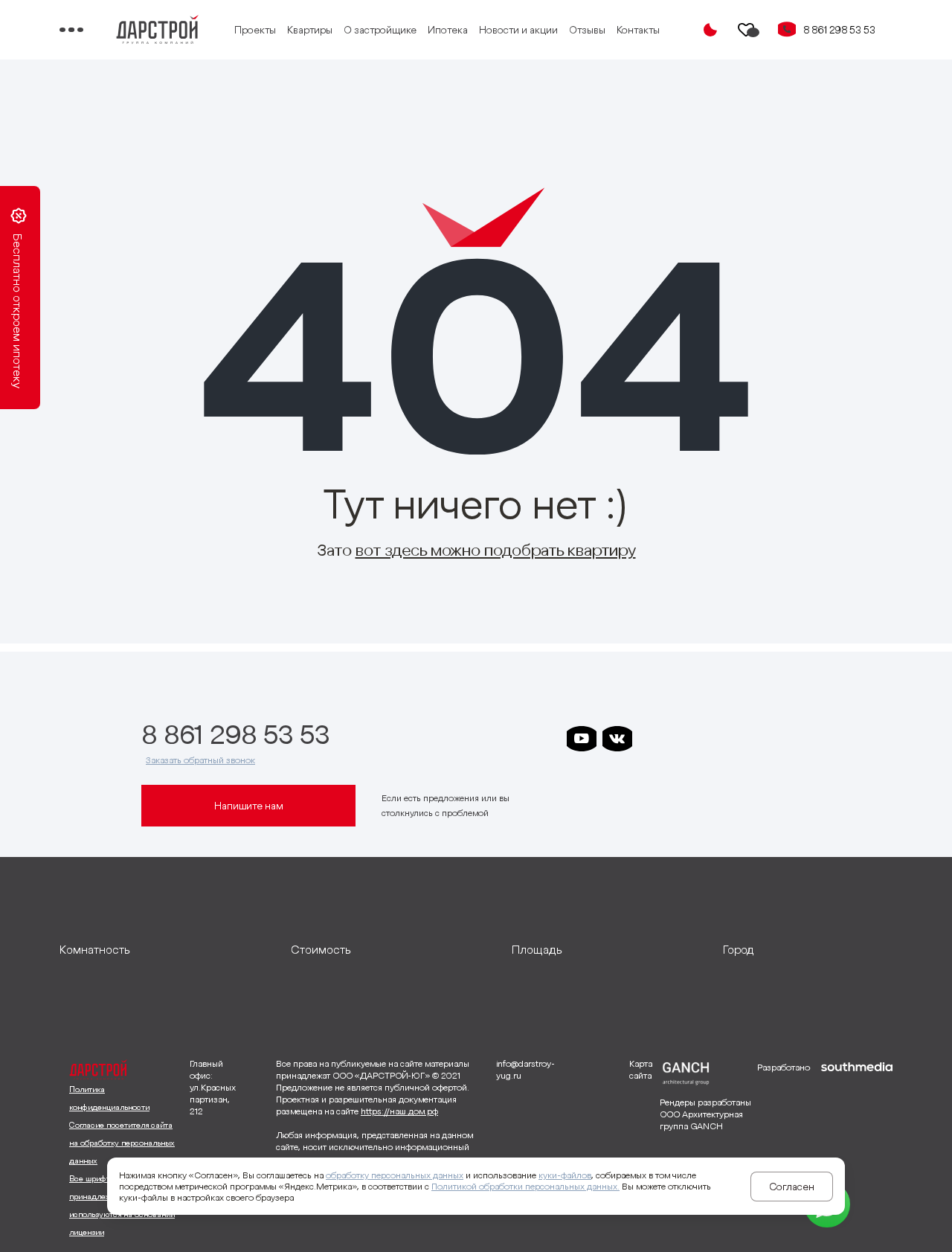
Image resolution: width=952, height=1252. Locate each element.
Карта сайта (640, 1069)
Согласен (791, 1186)
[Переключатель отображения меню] (71, 30)
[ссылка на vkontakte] (617, 738)
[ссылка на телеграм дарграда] (689, 738)
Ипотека (448, 29)
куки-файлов (564, 1175)
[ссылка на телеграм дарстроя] (653, 738)
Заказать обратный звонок (200, 759)
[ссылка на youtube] (581, 738)
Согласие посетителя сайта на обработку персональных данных (122, 1143)
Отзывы (587, 29)
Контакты (638, 29)
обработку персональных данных (394, 1175)
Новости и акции (518, 29)
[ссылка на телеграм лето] (796, 738)
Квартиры (309, 29)
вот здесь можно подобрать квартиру (496, 549)
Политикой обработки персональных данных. (525, 1186)
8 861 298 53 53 (839, 29)
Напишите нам (248, 805)
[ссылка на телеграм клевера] (724, 738)
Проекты (255, 29)
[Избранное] (747, 30)
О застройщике (380, 29)
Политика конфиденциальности (109, 1098)
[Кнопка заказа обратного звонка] (787, 30)
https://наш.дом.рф (399, 1111)
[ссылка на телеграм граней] (760, 738)
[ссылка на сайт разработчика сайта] (856, 1150)
